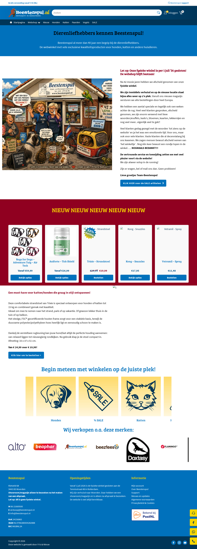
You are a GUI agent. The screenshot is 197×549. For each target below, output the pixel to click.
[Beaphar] (37, 446)
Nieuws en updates (140, 496)
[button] (184, 12)
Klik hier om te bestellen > (26, 355)
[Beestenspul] (68, 446)
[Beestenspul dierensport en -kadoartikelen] (29, 12)
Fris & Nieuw (43, 544)
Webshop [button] (32, 22)
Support (135, 492)
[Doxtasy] (130, 449)
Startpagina (19, 22)
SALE (94, 22)
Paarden (76, 22)
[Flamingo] (162, 446)
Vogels (86, 22)
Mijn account (137, 485)
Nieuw (46, 22)
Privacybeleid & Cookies (142, 502)
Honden (56, 22)
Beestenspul (179, 3)
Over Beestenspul (139, 489)
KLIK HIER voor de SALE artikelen (142, 183)
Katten (66, 22)
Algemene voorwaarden (142, 499)
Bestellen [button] (62, 277)
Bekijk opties (25, 277)
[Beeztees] (99, 446)
